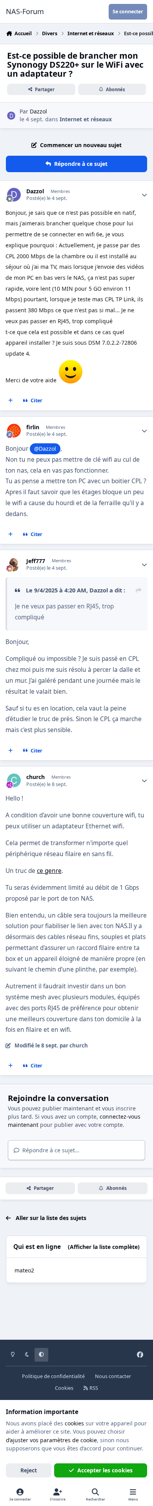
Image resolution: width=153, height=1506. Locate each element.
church (35, 777)
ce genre (49, 871)
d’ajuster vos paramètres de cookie (51, 1440)
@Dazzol (45, 448)
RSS (93, 1388)
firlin (32, 427)
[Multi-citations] (10, 400)
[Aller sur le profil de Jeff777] (14, 564)
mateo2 (24, 1270)
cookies (74, 1423)
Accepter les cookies (105, 1470)
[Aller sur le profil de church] (14, 780)
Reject (28, 1470)
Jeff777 (35, 561)
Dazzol (38, 111)
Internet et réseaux (86, 119)
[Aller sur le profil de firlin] (14, 430)
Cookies (64, 1388)
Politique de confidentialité (53, 1376)
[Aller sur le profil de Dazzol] (11, 116)
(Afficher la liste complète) (104, 1247)
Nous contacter (113, 1376)
